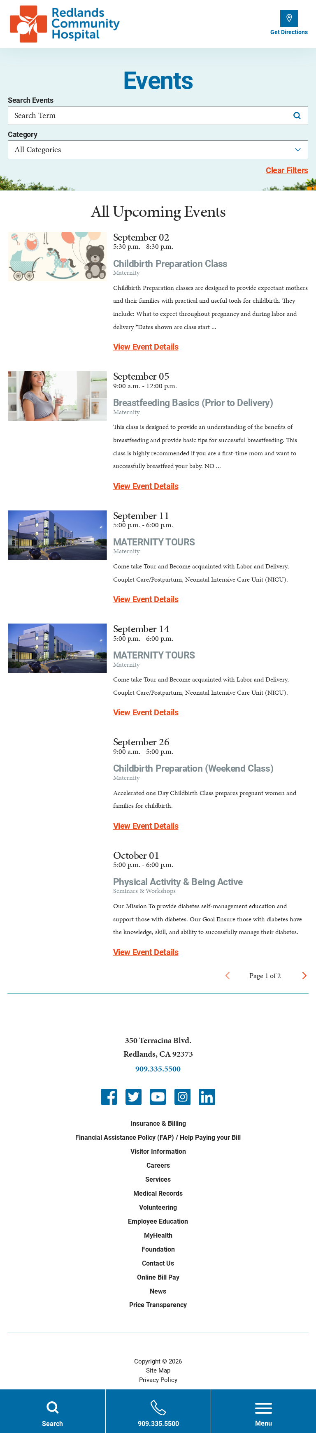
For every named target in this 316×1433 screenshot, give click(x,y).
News (158, 1291)
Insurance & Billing (158, 1123)
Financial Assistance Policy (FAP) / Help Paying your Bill (158, 1137)
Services (158, 1179)
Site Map (158, 1370)
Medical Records (158, 1193)
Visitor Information (158, 1151)
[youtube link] (158, 1097)
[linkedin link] (207, 1097)
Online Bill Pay (158, 1277)
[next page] (304, 975)
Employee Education (158, 1221)
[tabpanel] (158, 592)
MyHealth (158, 1235)
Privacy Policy (158, 1380)
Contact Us (158, 1263)
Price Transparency (158, 1305)
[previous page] (227, 975)
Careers (158, 1165)
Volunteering (158, 1207)
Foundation (158, 1249)
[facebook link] (109, 1097)
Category (22, 135)
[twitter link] (133, 1097)
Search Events (30, 100)
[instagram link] (182, 1097)
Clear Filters (287, 171)
